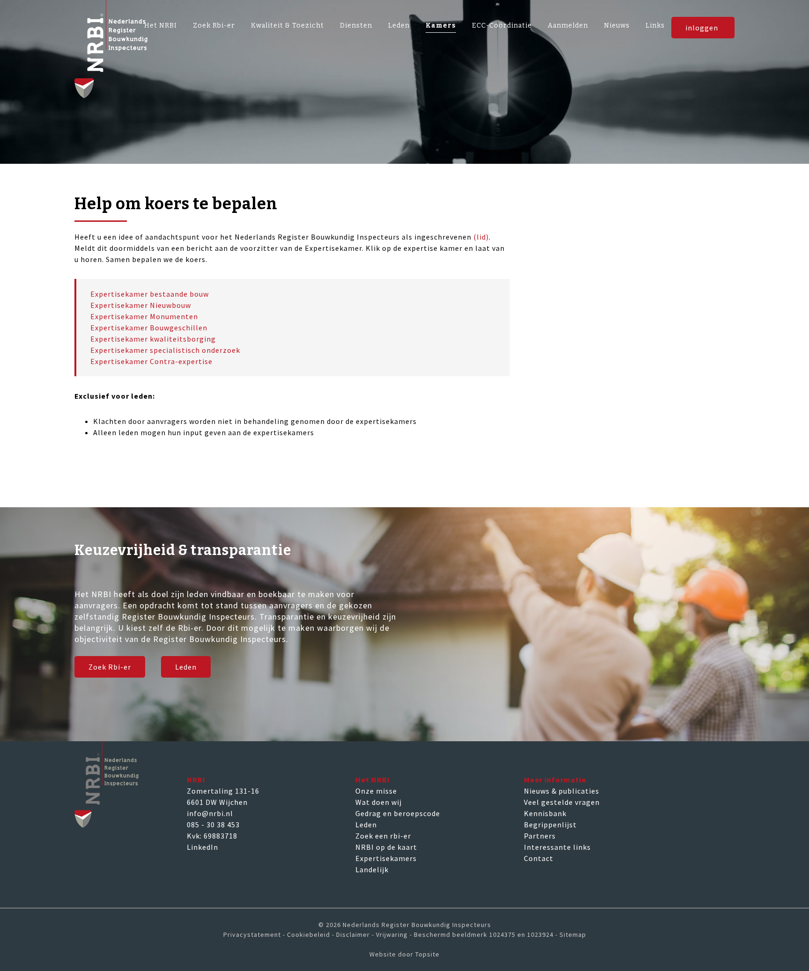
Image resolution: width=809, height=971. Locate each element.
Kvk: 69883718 (212, 835)
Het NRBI (160, 25)
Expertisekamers (386, 858)
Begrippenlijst (550, 824)
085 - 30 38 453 (213, 824)
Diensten (356, 25)
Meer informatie (555, 779)
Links (655, 25)
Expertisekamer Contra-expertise (151, 361)
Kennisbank (545, 813)
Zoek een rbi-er (383, 835)
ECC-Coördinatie (502, 25)
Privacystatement (252, 934)
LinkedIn (202, 847)
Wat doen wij (378, 802)
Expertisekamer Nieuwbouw (140, 305)
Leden (399, 25)
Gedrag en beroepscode (397, 813)
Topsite (427, 954)
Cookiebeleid (308, 934)
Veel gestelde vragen (562, 802)
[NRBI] (404, 49)
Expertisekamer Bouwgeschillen (148, 327)
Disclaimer (353, 934)
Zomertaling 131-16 (223, 791)
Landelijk (372, 869)
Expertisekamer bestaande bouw (149, 294)
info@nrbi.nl (210, 813)
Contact (538, 858)
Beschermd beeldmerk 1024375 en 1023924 (483, 934)
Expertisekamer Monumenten (144, 316)
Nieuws (617, 25)
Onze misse (376, 791)
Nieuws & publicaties (561, 791)
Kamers (441, 25)
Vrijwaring (392, 934)
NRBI (196, 779)
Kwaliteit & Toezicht (287, 25)
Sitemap (572, 934)
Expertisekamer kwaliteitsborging (153, 338)
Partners (540, 835)
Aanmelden (568, 25)
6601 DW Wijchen (217, 802)
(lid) (481, 236)
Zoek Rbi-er (214, 25)
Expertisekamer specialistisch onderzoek (165, 350)
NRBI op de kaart (386, 847)
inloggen (701, 27)
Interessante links (557, 847)
